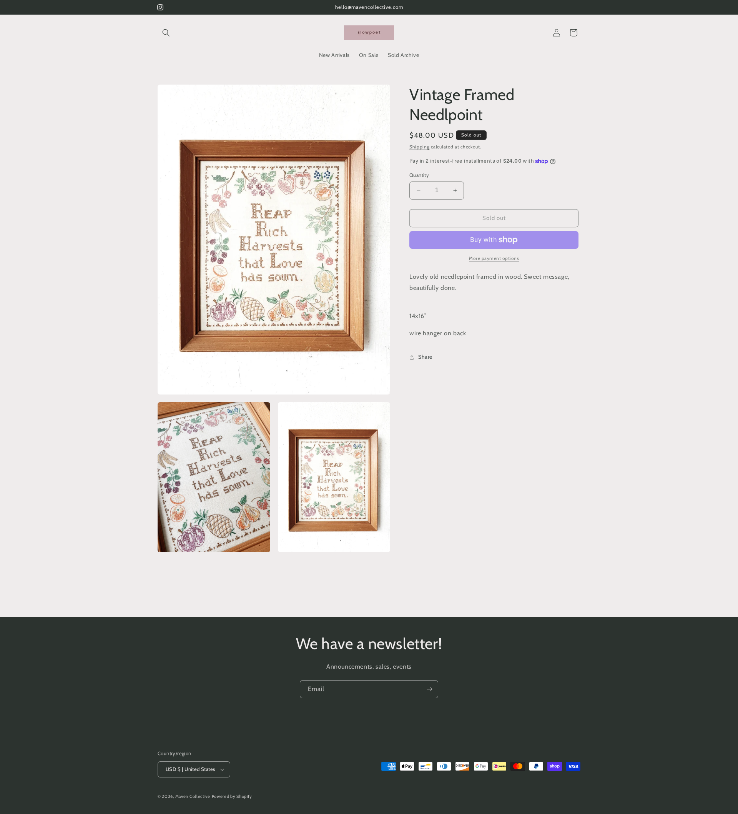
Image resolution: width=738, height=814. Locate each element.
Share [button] (425, 356)
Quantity (419, 175)
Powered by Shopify (232, 796)
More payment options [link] (494, 258)
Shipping (419, 147)
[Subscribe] (429, 689)
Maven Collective (192, 796)
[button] (166, 32)
